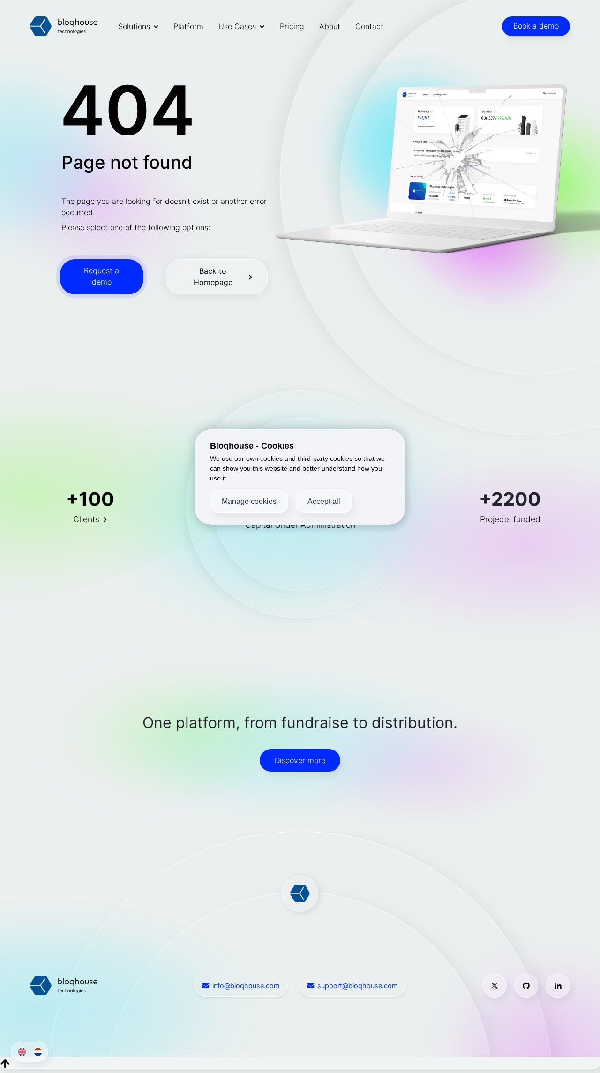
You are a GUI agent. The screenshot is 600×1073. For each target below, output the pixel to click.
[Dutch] (36, 1051)
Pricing (292, 26)
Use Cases (237, 26)
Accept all (324, 501)
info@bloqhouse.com (246, 986)
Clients (86, 519)
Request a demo (101, 276)
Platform (188, 26)
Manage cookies (249, 501)
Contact (369, 26)
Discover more (300, 760)
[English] (20, 1051)
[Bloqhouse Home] (64, 985)
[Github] (526, 986)
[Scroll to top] (5, 1062)
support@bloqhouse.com (357, 986)
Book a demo (536, 25)
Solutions (134, 26)
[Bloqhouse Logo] (64, 26)
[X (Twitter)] (494, 986)
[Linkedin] (558, 986)
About (329, 26)
